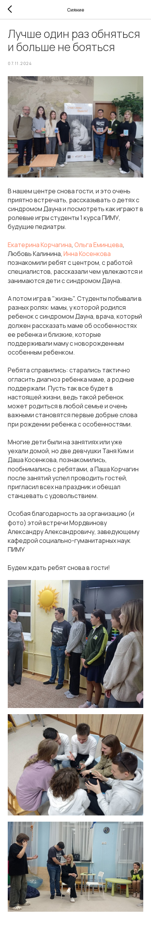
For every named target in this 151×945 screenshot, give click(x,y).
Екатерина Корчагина (40, 245)
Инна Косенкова (87, 253)
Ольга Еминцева (98, 245)
